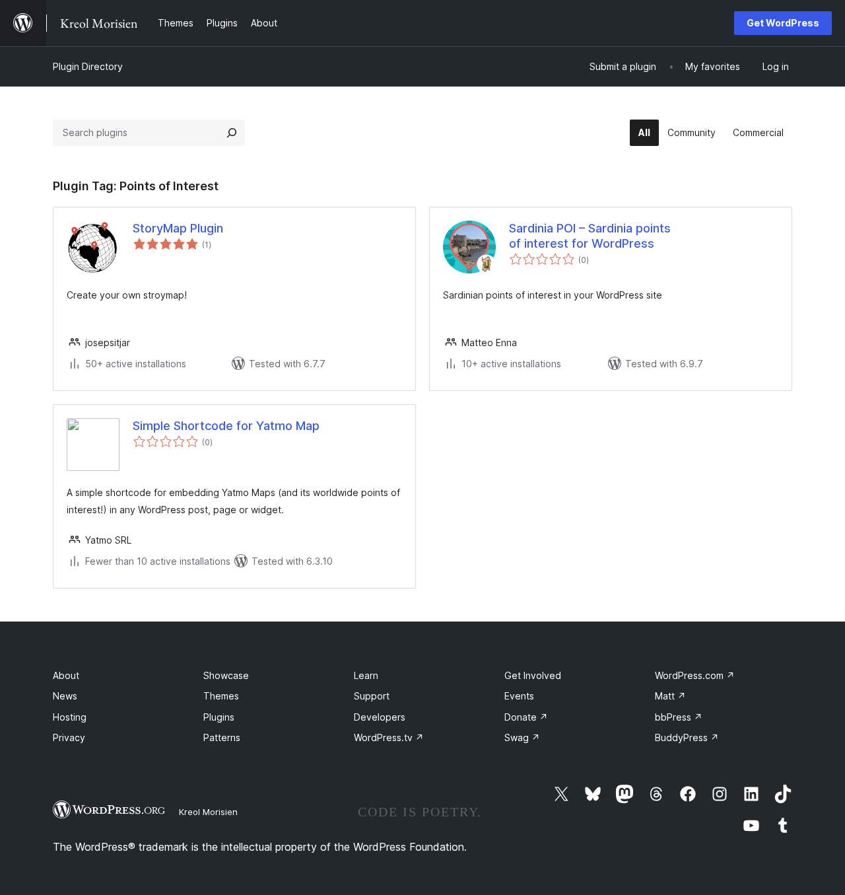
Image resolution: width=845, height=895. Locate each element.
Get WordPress (783, 22)
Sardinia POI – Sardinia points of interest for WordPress (590, 235)
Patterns (221, 737)
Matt (670, 695)
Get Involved (532, 675)
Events (519, 695)
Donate (526, 717)
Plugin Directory (88, 66)
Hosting (69, 717)
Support (371, 695)
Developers (379, 717)
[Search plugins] (232, 133)
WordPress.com (695, 675)
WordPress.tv (389, 737)
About (66, 675)
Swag (522, 737)
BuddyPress (687, 737)
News (65, 695)
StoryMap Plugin (178, 228)
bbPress (678, 717)
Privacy (69, 737)
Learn (366, 675)
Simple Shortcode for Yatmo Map (226, 426)
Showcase (226, 675)
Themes (221, 695)
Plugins (218, 717)
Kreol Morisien (208, 811)
